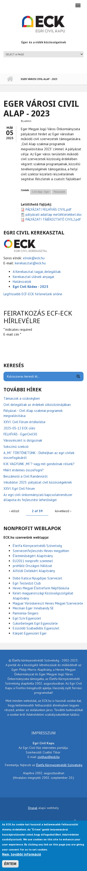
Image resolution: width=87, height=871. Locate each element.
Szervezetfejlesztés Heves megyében (41, 551)
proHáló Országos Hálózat (32, 566)
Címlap (9, 79)
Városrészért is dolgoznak (22, 440)
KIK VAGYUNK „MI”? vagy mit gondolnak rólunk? (38, 464)
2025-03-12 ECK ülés (19, 428)
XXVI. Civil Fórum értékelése (24, 422)
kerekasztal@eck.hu (30, 263)
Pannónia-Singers (26, 613)
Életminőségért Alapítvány (33, 556)
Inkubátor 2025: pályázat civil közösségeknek (37, 482)
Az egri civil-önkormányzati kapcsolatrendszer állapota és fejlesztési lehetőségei (37, 497)
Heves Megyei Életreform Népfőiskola (41, 588)
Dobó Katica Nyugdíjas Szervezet (37, 578)
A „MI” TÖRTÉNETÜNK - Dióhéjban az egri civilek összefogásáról (38, 455)
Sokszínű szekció (16, 446)
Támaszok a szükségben (21, 398)
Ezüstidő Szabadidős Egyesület (36, 628)
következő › (63, 511)
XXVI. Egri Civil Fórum (19, 488)
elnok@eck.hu (34, 258)
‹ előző (14, 511)
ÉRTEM (10, 864)
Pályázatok (59, 191)
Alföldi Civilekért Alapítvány (34, 571)
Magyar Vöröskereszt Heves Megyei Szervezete (48, 603)
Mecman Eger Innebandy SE (33, 608)
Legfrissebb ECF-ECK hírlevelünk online (33, 294)
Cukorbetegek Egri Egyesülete (35, 623)
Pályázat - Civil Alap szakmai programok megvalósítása (33, 413)
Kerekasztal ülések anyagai (33, 277)
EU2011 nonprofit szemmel (33, 561)
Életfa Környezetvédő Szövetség (37, 545)
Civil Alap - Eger (40, 191)
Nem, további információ (21, 854)
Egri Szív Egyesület (27, 618)
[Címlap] (43, 23)
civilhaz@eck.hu (49, 757)
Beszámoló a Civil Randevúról (25, 476)
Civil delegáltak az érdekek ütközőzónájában (37, 404)
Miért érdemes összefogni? (23, 470)
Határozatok (22, 281)
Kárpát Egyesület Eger (30, 633)
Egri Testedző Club (27, 583)
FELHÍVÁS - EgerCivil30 (20, 434)
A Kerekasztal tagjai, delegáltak (37, 271)
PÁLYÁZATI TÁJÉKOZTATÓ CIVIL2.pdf (53, 219)
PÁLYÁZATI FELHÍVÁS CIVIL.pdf (48, 209)
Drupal (32, 808)
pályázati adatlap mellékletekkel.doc (54, 214)
